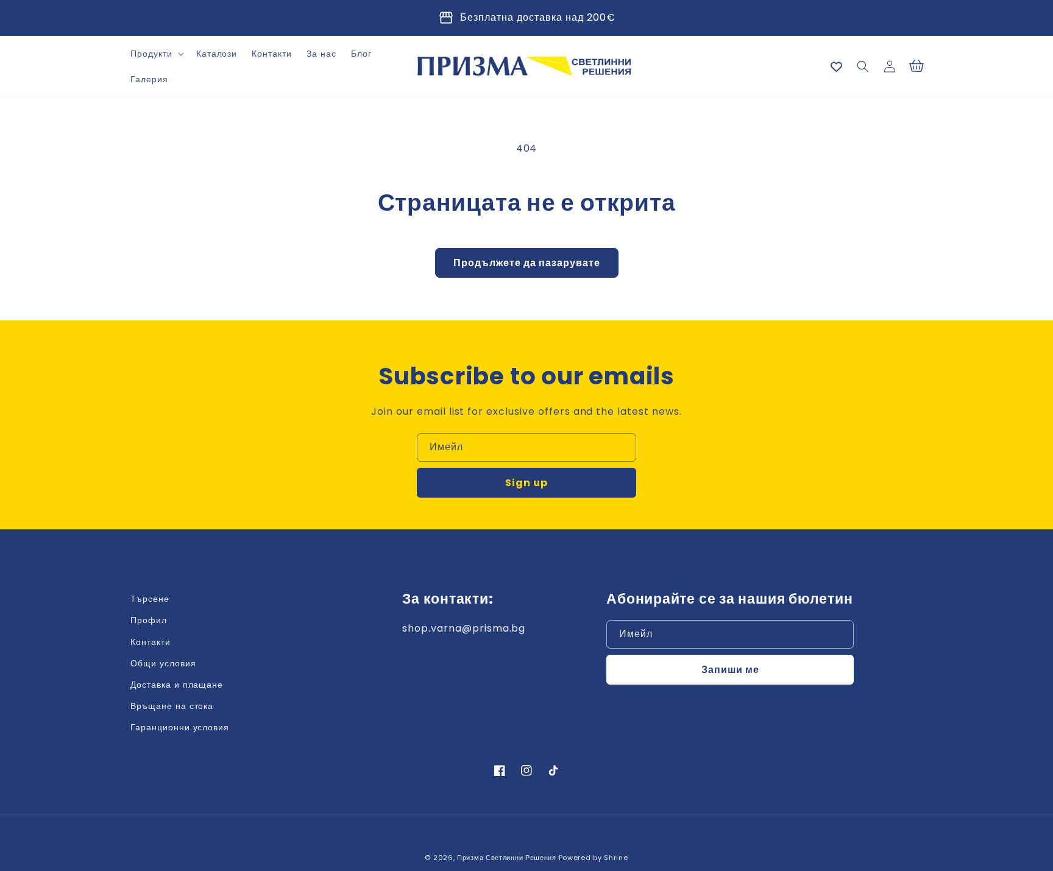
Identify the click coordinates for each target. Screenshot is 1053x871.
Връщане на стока (171, 706)
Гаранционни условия (179, 727)
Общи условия (163, 663)
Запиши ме (730, 670)
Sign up (526, 483)
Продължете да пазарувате (526, 263)
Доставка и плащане (176, 685)
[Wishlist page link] (836, 66)
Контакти (150, 642)
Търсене (149, 599)
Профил (148, 620)
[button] (156, 53)
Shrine (616, 857)
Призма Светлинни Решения (506, 857)
